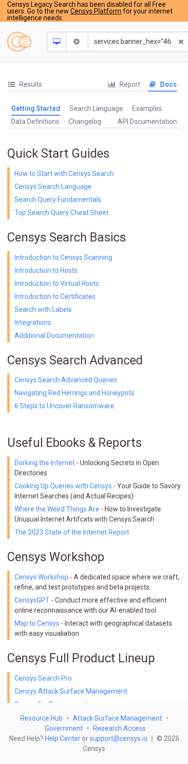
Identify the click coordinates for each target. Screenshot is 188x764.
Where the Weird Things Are (57, 509)
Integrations (32, 322)
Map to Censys (36, 623)
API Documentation (147, 121)
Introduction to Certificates (54, 296)
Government (64, 728)
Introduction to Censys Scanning (63, 257)
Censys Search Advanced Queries (65, 380)
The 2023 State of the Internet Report (71, 532)
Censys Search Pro (43, 678)
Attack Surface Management (117, 718)
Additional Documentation (54, 335)
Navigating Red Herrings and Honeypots (74, 393)
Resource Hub (41, 718)
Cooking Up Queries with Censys (63, 486)
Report (129, 84)
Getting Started (35, 108)
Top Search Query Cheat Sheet (61, 212)
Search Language (96, 108)
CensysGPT (32, 600)
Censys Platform (95, 11)
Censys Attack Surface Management (70, 691)
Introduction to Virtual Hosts (56, 283)
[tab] (24, 85)
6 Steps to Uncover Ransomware (64, 406)
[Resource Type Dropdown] (56, 42)
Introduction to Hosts (46, 270)
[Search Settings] (77, 42)
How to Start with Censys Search (64, 173)
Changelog (84, 121)
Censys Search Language (53, 186)
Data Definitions (35, 121)
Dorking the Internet (45, 463)
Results (30, 84)
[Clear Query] (181, 42)
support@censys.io (119, 738)
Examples (147, 108)
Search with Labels (43, 309)
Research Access (119, 728)
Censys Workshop (41, 577)
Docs (168, 84)
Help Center (63, 738)
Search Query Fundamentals (57, 199)
